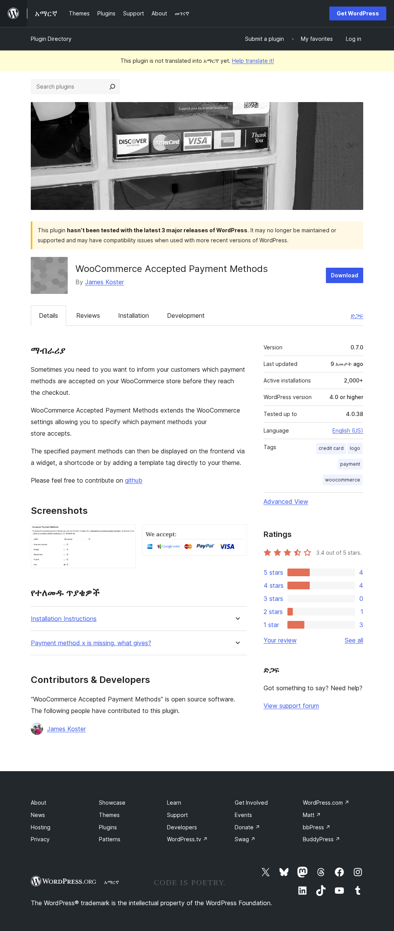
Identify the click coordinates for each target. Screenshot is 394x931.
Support (177, 815)
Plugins (108, 827)
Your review (280, 640)
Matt (312, 815)
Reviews (88, 315)
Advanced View (286, 501)
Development (186, 315)
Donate (247, 827)
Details (48, 315)
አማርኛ (111, 882)
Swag (245, 839)
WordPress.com (326, 802)
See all (354, 640)
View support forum (291, 706)
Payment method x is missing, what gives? (91, 643)
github (133, 480)
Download (344, 275)
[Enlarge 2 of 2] (236, 534)
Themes (109, 815)
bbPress (317, 827)
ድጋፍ (357, 315)
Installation (133, 315)
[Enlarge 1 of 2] (125, 534)
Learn (174, 802)
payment (350, 464)
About (38, 802)
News (38, 815)
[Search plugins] (112, 86)
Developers (182, 827)
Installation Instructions (64, 618)
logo (355, 448)
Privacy (40, 839)
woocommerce (342, 480)
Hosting (40, 827)
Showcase (112, 802)
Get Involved (251, 802)
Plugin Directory (51, 38)
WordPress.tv (187, 839)
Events (243, 815)
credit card (331, 448)
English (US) (347, 430)
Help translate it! (253, 60)
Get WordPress (358, 13)
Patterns (109, 839)
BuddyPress (321, 839)
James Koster (104, 282)
